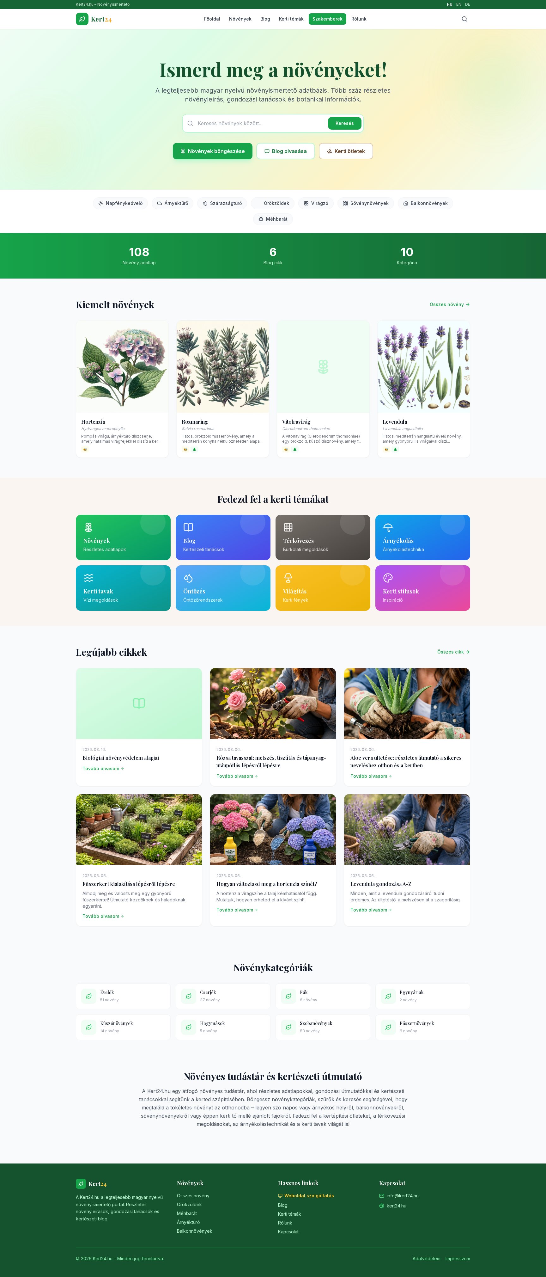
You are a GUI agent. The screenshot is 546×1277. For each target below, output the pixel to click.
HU (449, 4)
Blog (265, 18)
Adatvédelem (426, 1258)
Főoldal (212, 18)
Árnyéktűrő (176, 203)
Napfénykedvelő (124, 203)
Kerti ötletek (350, 151)
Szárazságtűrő (226, 203)
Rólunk (359, 18)
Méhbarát (277, 219)
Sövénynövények (369, 203)
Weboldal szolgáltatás (309, 1195)
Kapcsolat (288, 1231)
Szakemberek (327, 18)
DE (467, 4)
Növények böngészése (216, 151)
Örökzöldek (276, 203)
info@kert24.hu (403, 1195)
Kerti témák (291, 18)
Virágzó (319, 203)
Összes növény (447, 304)
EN (458, 4)
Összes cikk (450, 651)
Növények (240, 18)
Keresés (345, 123)
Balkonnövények (429, 203)
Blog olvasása (289, 151)
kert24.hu (396, 1205)
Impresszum (458, 1258)
